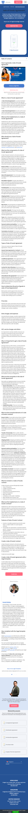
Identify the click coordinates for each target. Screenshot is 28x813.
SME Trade (12, 6)
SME (15, 647)
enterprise (7, 648)
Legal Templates (6, 6)
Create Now (14, 574)
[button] (11, 674)
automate (12, 650)
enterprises (19, 147)
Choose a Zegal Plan (14, 85)
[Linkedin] (14, 596)
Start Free (18, 2)
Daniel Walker (7, 602)
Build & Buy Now (14, 90)
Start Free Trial (14, 26)
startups (3, 147)
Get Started (14, 705)
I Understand (15, 811)
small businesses (10, 147)
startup (11, 647)
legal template (7, 636)
